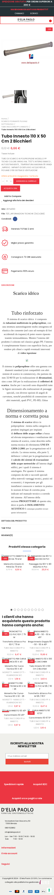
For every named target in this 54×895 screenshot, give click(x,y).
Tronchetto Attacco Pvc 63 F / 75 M (14, 643)
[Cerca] (8, 20)
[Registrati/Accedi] (43, 20)
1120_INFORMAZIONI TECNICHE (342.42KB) (25, 213)
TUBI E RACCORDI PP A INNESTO (14, 649)
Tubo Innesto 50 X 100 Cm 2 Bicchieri (39, 667)
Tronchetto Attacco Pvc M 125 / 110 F (40, 695)
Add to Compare (12, 196)
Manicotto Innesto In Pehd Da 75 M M (14, 565)
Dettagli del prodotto (14, 520)
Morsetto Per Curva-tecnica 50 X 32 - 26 (14, 695)
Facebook (15, 219)
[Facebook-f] (4, 870)
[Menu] (3, 20)
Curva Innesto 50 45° (14, 715)
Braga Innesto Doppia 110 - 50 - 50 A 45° (40, 643)
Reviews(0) (7, 535)
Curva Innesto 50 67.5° (40, 717)
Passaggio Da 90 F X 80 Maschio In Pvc (40, 565)
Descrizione (7, 285)
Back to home (47, 124)
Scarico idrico (26, 293)
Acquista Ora (10, 188)
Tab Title (6, 528)
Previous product (44, 124)
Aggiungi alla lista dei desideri (18, 200)
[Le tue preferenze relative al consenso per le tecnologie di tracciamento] (49, 890)
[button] (4, 52)
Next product (50, 124)
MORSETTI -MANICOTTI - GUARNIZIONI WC (14, 674)
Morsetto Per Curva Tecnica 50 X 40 (14, 667)
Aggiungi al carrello (26, 181)
